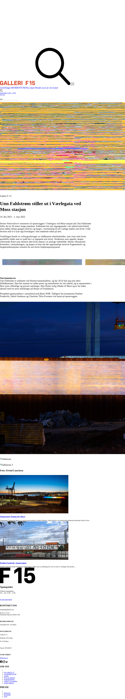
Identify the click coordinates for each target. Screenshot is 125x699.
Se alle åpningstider (6, 599)
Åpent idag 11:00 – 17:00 (8, 93)
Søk (1, 99)
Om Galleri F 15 (9, 672)
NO (1, 95)
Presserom (7, 693)
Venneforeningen (9, 679)
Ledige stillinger (9, 683)
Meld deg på (4, 658)
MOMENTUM (18, 87)
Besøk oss (40, 87)
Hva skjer (30, 87)
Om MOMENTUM (10, 674)
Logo (5, 696)
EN (4, 95)
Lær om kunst (51, 87)
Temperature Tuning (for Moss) (12, 517)
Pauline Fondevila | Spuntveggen (13, 563)
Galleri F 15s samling (10, 681)
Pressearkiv (7, 695)
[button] (74, 84)
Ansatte (6, 676)
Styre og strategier (9, 678)
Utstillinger (5, 87)
